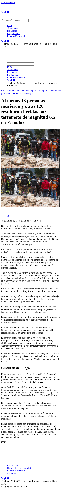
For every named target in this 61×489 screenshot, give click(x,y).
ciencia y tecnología (24, 93)
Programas (12, 31)
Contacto (11, 473)
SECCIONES (7, 90)
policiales (36, 90)
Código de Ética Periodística (20, 468)
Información (13, 465)
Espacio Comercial (16, 36)
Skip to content (8, 2)
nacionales (19, 90)
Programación (13, 33)
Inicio (9, 25)
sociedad (28, 90)
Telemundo (12, 28)
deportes (45, 90)
